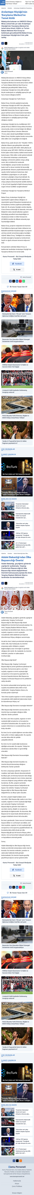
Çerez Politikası (17, 1186)
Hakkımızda (17, 1181)
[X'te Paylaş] (6, 43)
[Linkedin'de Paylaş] (17, 281)
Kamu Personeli (9, 72)
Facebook (18, 264)
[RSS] (20, 1160)
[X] (17, 1160)
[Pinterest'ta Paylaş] (20, 281)
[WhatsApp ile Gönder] (23, 281)
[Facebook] (14, 1160)
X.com (18, 269)
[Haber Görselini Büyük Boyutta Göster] (17, 60)
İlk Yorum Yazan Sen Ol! (18, 287)
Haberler (3, 8)
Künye (17, 1183)
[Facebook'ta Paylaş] (2, 43)
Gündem (10, 8)
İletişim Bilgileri (17, 1193)
